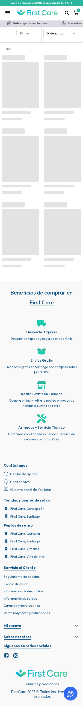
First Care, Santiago (25, 516)
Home (8, 49)
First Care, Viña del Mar (27, 557)
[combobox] (61, 33)
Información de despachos (24, 591)
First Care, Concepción (27, 509)
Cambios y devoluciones (22, 606)
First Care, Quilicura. (25, 534)
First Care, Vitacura (24, 549)
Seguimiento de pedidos (22, 577)
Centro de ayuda (16, 584)
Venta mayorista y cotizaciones (27, 613)
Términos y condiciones (41, 684)
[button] (41, 625)
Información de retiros (20, 598)
